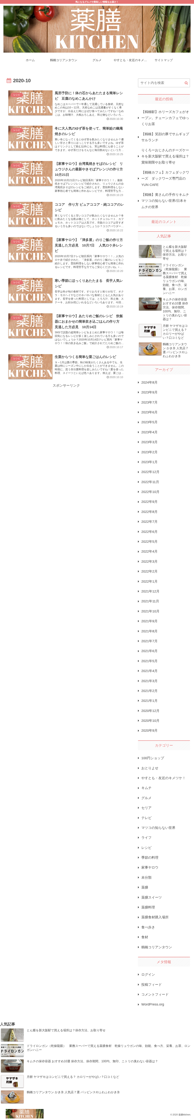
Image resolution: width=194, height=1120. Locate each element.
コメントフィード (155, 994)
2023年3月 (149, 442)
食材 (144, 937)
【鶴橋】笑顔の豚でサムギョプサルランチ (165, 137)
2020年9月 (149, 730)
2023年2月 (149, 452)
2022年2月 (149, 571)
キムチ (146, 788)
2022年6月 (149, 532)
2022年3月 (149, 561)
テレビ (146, 818)
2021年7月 (149, 641)
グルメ (146, 798)
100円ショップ (152, 758)
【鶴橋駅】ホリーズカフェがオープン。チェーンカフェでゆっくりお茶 (165, 118)
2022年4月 (149, 551)
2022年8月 (149, 512)
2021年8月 (149, 631)
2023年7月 (149, 402)
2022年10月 (150, 492)
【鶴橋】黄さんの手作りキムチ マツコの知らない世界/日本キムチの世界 (165, 201)
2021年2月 (149, 691)
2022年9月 (149, 502)
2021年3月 (149, 681)
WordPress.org (152, 1004)
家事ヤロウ (149, 867)
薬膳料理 (148, 907)
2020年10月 (150, 721)
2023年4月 (149, 432)
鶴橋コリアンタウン (156, 947)
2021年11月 (150, 601)
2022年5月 (149, 541)
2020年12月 (150, 711)
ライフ (146, 838)
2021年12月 (150, 591)
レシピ (146, 848)
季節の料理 (149, 857)
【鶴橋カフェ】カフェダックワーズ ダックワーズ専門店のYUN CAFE (165, 179)
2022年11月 (150, 482)
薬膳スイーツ (151, 897)
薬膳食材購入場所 (155, 917)
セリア (146, 808)
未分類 (146, 877)
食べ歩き (148, 927)
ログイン (148, 974)
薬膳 (144, 887)
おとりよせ (149, 768)
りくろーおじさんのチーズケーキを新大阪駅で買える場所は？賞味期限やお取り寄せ (165, 156)
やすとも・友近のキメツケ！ (163, 778)
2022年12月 (150, 472)
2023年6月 (149, 412)
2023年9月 (149, 392)
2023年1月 (149, 462)
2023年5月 (149, 422)
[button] (186, 83)
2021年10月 (150, 611)
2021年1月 (149, 701)
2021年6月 (149, 651)
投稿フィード (151, 985)
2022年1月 (149, 581)
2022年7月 (149, 522)
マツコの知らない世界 (158, 828)
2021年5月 (149, 661)
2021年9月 (149, 621)
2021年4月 (149, 671)
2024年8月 (149, 382)
